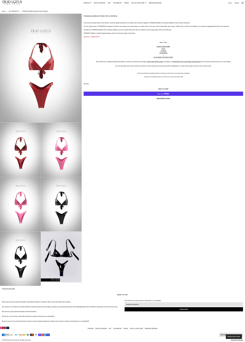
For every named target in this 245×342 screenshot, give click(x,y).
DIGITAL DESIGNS (99, 3)
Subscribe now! (234, 337)
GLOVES (163, 51)
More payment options (163, 98)
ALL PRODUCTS (14, 11)
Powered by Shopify (237, 340)
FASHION (86, 3)
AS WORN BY (117, 3)
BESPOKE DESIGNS (155, 3)
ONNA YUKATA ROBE (163, 46)
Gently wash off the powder (155, 61)
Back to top (122, 295)
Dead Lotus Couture (13, 340)
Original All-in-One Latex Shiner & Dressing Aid (186, 61)
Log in (230, 3)
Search (237, 3)
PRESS (126, 3)
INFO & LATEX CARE (137, 3)
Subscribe (183, 309)
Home (4, 11)
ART (109, 3)
